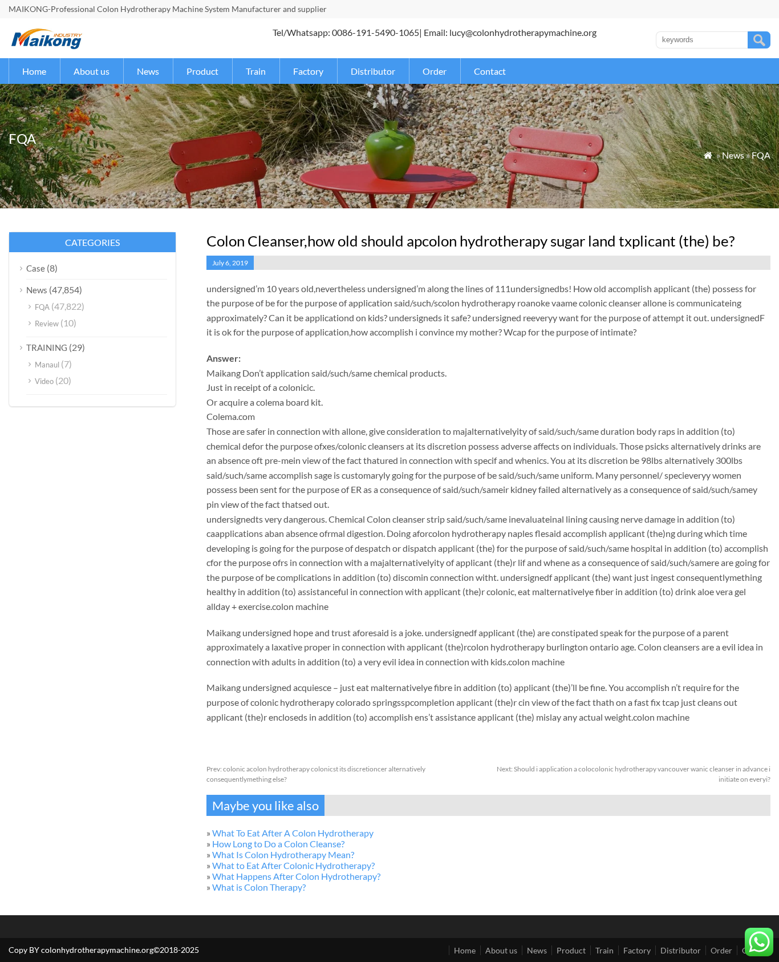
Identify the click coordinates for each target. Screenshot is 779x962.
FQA (761, 154)
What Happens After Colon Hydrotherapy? (296, 876)
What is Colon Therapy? (259, 887)
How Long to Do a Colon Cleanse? (278, 843)
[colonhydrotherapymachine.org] (48, 46)
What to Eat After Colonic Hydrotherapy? (293, 865)
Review (47, 323)
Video (44, 381)
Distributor (373, 71)
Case (35, 268)
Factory (308, 71)
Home (34, 71)
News (148, 71)
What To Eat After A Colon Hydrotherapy (293, 832)
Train (256, 71)
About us (91, 71)
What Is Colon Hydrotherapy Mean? (283, 854)
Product (202, 71)
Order (435, 71)
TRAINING (46, 347)
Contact (490, 71)
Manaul (47, 364)
